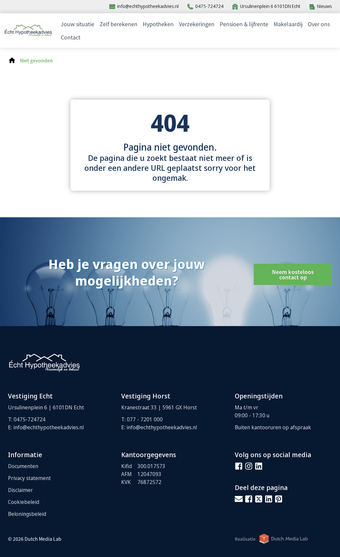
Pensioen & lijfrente (244, 24)
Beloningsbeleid (27, 514)
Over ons (319, 24)
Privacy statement (29, 478)
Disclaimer (20, 490)
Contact (70, 37)
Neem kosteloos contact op (293, 274)
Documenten (23, 466)
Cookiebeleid (23, 502)
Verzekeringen (196, 24)
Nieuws (324, 6)
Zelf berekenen (118, 24)
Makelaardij (288, 24)
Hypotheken (158, 24)
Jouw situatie (77, 24)
